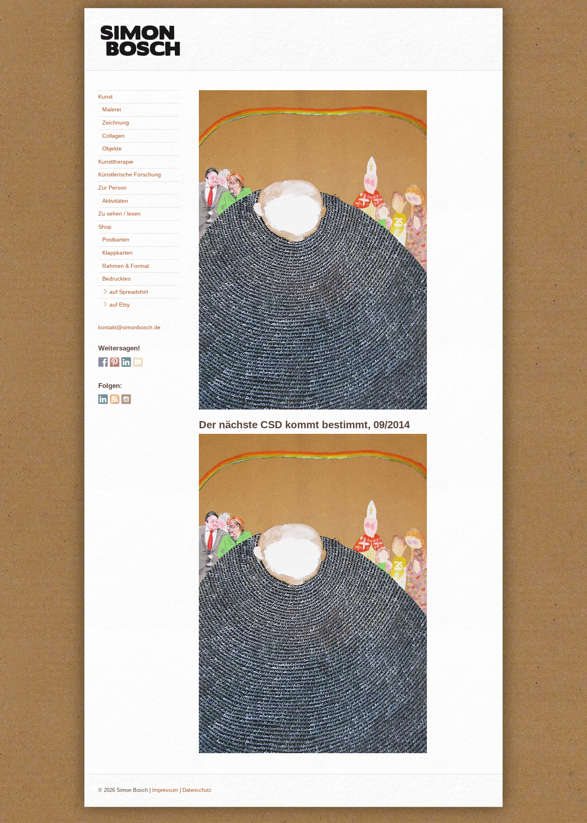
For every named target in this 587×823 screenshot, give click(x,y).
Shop (104, 227)
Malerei (111, 109)
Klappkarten (117, 252)
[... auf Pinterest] (114, 362)
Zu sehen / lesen (119, 213)
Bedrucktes (116, 278)
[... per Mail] (138, 362)
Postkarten (115, 239)
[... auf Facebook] (103, 362)
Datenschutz (197, 790)
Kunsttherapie (115, 161)
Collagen (113, 136)
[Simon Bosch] (140, 53)
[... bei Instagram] (126, 399)
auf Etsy (119, 304)
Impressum (165, 790)
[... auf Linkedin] (126, 362)
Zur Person (112, 187)
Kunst (105, 96)
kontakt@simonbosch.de (129, 327)
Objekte (112, 148)
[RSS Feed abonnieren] (114, 399)
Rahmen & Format (125, 266)
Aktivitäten (115, 201)
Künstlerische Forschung (129, 174)
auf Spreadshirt (128, 292)
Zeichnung (115, 122)
